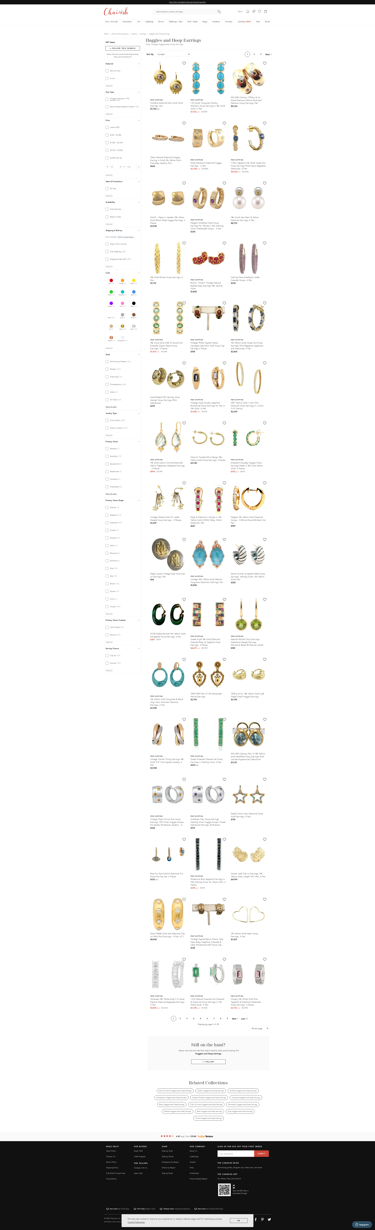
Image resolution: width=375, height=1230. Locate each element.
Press (192, 1168)
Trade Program (139, 1156)
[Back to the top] (369, 1214)
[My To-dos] (248, 12)
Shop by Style (167, 1151)
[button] (259, 12)
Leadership (194, 1156)
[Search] (219, 11)
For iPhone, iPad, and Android (229, 1179)
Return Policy (111, 1162)
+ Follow (122, 48)
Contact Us (110, 1156)
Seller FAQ (138, 1173)
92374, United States (126, 237)
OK (238, 1220)
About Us (193, 1151)
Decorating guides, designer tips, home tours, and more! (240, 1167)
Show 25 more (111, 494)
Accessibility (111, 1179)
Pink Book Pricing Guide (115, 1173)
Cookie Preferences (136, 1222)
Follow (209, 1062)
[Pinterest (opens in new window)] (262, 1219)
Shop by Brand (167, 1156)
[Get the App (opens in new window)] (224, 1190)
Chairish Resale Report (198, 1179)
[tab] (123, 71)
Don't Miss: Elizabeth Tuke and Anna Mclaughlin (187, 2)
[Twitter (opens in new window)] (269, 1219)
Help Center (111, 1151)
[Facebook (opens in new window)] (255, 1219)
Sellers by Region (168, 1168)
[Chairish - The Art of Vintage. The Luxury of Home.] (116, 11)
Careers (193, 1162)
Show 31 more (111, 407)
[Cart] (266, 12)
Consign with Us (140, 1168)
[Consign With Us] (254, 12)
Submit (261, 1153)
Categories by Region (170, 1162)
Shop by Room (167, 1173)
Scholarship (194, 1173)
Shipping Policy (112, 1168)
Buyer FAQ (138, 1151)
